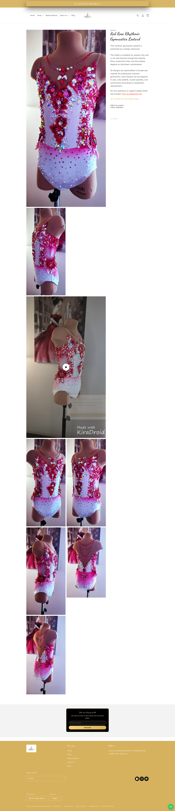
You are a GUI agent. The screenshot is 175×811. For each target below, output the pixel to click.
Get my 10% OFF (87, 413)
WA (171, 807)
